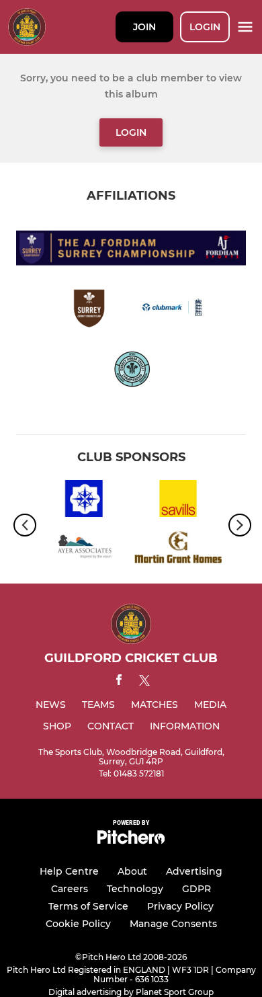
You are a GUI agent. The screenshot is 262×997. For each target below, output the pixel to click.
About (132, 871)
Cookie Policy (78, 924)
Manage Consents (173, 924)
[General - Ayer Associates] (84, 549)
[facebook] (119, 682)
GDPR (196, 889)
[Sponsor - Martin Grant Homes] (178, 549)
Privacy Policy (180, 906)
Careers (69, 889)
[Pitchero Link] (131, 840)
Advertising (194, 871)
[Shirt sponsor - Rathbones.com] (84, 501)
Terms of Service (88, 906)
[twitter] (144, 682)
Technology (135, 889)
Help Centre (69, 871)
